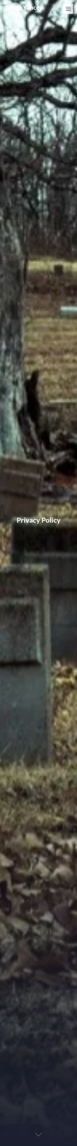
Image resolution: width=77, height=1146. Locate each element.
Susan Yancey (24, 7)
